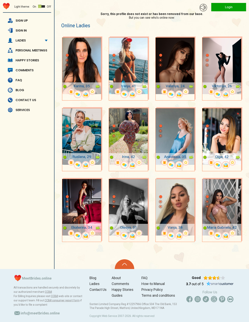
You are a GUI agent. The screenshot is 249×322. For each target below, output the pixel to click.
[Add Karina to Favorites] (92, 91)
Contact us (26, 100)
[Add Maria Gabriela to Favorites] (232, 233)
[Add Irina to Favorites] (139, 162)
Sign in (21, 30)
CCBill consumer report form (62, 300)
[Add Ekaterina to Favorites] (92, 233)
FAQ (19, 80)
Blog (20, 90)
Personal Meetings (31, 50)
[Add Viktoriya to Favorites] (232, 91)
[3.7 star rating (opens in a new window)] (214, 278)
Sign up (22, 20)
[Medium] (230, 299)
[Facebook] (189, 299)
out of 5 (194, 284)
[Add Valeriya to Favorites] (185, 91)
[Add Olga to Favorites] (232, 162)
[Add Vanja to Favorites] (139, 91)
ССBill (48, 291)
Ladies (21, 40)
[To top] (124, 264)
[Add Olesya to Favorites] (139, 233)
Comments (25, 70)
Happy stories (27, 60)
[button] (67, 49)
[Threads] (214, 299)
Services (23, 110)
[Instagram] (198, 299)
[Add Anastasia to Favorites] (185, 162)
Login (228, 7)
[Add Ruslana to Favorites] (92, 162)
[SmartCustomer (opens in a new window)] (220, 284)
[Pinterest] (222, 299)
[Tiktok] (206, 299)
